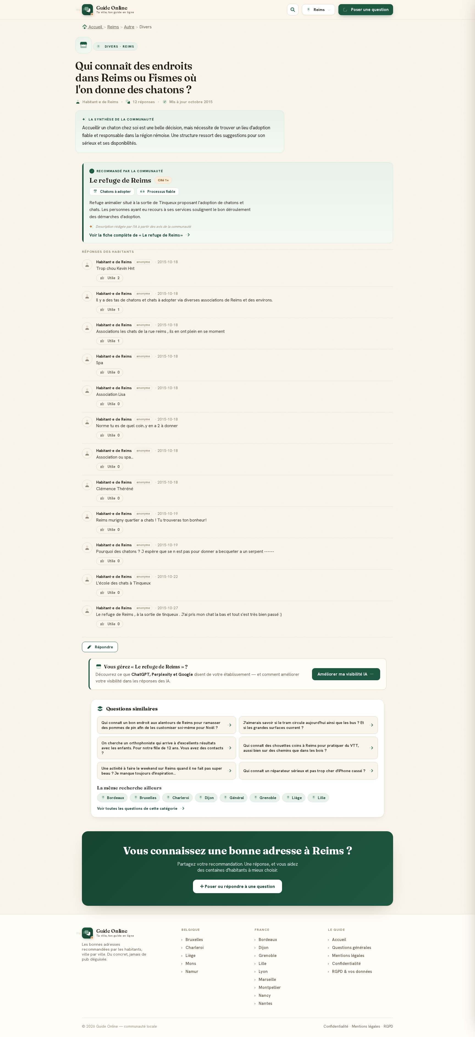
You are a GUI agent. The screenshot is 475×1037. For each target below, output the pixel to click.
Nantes (263, 1003)
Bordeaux (115, 797)
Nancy (263, 995)
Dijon (209, 797)
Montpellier (268, 987)
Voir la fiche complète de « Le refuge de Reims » (136, 235)
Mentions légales (346, 955)
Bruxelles (148, 797)
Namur (189, 971)
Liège (297, 797)
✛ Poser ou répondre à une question (237, 886)
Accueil (95, 27)
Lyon (261, 971)
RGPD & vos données (350, 971)
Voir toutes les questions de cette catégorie (137, 808)
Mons (188, 963)
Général (237, 797)
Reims (113, 27)
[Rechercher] (293, 9)
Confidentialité (344, 963)
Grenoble (267, 797)
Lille (321, 797)
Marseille (265, 979)
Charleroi (180, 797)
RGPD (388, 1026)
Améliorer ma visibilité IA (342, 674)
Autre (129, 27)
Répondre (104, 646)
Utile (113, 278)
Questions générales (349, 947)
